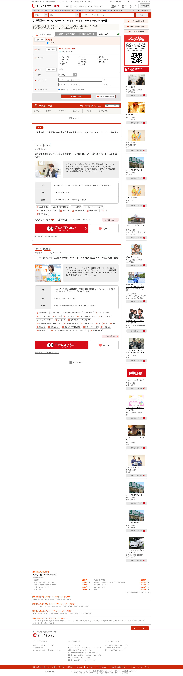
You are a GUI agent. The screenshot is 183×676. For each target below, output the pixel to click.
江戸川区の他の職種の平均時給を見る (137, 592)
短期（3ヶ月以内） (94, 621)
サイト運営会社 (145, 667)
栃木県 (69, 599)
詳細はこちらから (137, 95)
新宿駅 (40, 613)
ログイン (145, 5)
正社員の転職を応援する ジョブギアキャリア (82, 660)
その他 (83, 64)
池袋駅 (77, 613)
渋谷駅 (45, 613)
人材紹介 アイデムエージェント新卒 (79, 657)
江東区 (54, 606)
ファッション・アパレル (125, 621)
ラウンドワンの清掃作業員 (135, 380)
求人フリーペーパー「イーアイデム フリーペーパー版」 (85, 647)
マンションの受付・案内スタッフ (135, 439)
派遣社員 (84, 59)
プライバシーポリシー (92, 667)
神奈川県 (40, 599)
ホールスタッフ (131, 115)
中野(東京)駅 (64, 613)
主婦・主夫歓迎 (54, 621)
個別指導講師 (130, 87)
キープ (106, 229)
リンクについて (79, 667)
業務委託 (84, 62)
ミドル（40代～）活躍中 (40, 621)
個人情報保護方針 (117, 667)
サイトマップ (129, 1)
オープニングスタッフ (80, 621)
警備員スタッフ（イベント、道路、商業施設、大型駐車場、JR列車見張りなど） (135, 288)
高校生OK (63, 621)
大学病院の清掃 (131, 197)
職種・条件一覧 (139, 621)
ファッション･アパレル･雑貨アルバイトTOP (47, 650)
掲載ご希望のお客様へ (144, 1)
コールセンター (58, 10)
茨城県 (63, 599)
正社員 (101, 57)
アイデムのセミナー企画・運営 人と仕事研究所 (82, 652)
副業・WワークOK (111, 621)
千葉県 (47, 599)
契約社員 (65, 59)
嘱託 (63, 64)
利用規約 (70, 667)
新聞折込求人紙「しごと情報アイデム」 (80, 650)
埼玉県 (52, 599)
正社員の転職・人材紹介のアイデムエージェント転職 (84, 655)
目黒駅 (82, 613)
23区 (87, 10)
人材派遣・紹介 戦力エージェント (116, 647)
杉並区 (70, 606)
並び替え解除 (103, 111)
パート (83, 57)
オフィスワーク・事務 (104, 10)
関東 (77, 10)
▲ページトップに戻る (140, 628)
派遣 (102, 621)
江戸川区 (92, 10)
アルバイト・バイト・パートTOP (43, 645)
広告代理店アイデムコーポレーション (116, 645)
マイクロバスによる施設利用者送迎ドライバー (135, 551)
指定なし (63, 90)
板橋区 (87, 606)
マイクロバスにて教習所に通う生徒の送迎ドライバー (135, 351)
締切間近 (81, 90)
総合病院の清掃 (131, 142)
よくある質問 (117, 1)
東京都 (82, 10)
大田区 (65, 606)
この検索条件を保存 (106, 97)
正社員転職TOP (38, 647)
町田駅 (56, 613)
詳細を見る (110, 220)
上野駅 (71, 613)
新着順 (48, 111)
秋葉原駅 (88, 613)
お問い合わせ (62, 667)
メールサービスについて (131, 667)
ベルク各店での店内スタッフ (135, 226)
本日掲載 (72, 90)
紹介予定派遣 (103, 59)
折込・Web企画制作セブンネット (115, 650)
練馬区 (59, 606)
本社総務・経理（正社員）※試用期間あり (135, 322)
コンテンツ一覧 (37, 623)
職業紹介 (65, 62)
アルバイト (65, 57)
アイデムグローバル (74, 645)
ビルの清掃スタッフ (133, 257)
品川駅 (51, 613)
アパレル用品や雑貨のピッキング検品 (135, 409)
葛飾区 (76, 606)
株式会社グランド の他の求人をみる (47, 353)
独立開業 (102, 62)
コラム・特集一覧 (48, 623)
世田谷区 (47, 606)
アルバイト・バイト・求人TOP (42, 10)
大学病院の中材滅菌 (133, 467)
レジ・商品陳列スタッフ (134, 170)
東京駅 (34, 613)
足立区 (34, 606)
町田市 (81, 606)
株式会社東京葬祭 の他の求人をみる (47, 236)
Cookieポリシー (105, 667)
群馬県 (58, 599)
